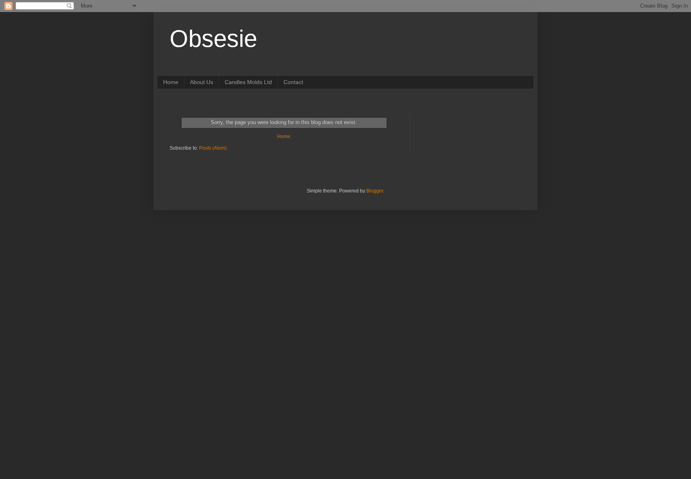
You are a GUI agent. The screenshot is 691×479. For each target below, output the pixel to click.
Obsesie (213, 38)
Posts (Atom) (213, 148)
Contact (293, 82)
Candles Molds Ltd (248, 82)
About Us (201, 82)
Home (170, 82)
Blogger (374, 191)
